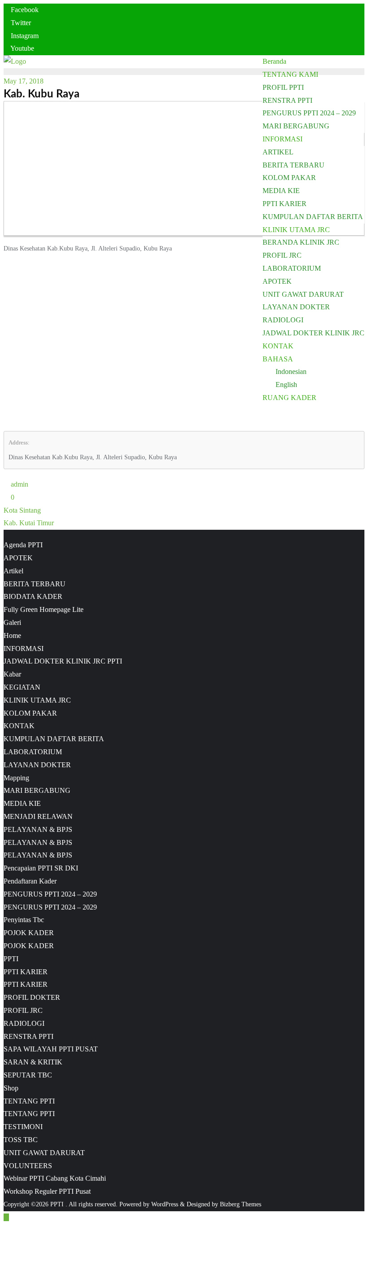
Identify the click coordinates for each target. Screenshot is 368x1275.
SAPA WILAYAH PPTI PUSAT (51, 1049)
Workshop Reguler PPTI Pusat (47, 1191)
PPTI (11, 959)
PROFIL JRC (23, 1010)
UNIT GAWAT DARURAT (44, 1152)
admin (18, 484)
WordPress (164, 1204)
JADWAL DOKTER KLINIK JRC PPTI (63, 661)
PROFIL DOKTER (32, 997)
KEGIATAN (22, 687)
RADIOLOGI (24, 1023)
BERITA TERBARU (35, 584)
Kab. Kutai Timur (29, 523)
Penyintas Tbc (24, 919)
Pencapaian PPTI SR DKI (41, 868)
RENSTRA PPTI (28, 1036)
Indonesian (291, 371)
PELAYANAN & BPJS (38, 829)
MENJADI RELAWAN (38, 816)
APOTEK (18, 558)
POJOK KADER (29, 932)
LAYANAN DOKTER (37, 765)
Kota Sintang (22, 510)
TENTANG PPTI (29, 1101)
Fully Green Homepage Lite (43, 609)
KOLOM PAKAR (30, 713)
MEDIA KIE (22, 803)
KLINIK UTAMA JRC (37, 700)
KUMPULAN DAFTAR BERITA (54, 739)
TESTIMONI (23, 1126)
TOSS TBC (21, 1139)
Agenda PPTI (23, 545)
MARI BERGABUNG (37, 790)
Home (12, 635)
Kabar (12, 674)
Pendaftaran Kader (30, 881)
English (286, 384)
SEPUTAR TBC (28, 1075)
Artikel (13, 571)
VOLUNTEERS (28, 1165)
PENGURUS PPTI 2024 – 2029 (50, 894)
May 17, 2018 (24, 81)
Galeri (12, 622)
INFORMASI (24, 648)
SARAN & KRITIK (33, 1062)
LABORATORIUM (33, 752)
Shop (11, 1088)
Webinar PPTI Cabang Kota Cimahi (55, 1178)
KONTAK (19, 726)
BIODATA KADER (33, 596)
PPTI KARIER (26, 972)
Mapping (16, 778)
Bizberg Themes (240, 1204)
